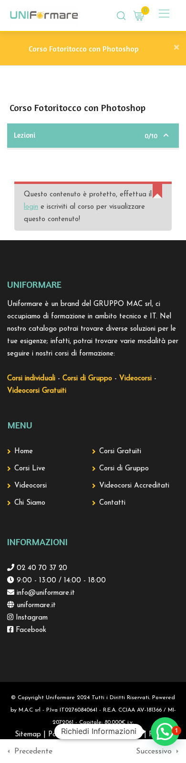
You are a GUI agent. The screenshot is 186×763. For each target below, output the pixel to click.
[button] (165, 731)
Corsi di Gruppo (124, 468)
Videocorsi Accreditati (134, 485)
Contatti (112, 503)
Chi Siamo (29, 503)
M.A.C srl (30, 710)
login (31, 207)
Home (23, 451)
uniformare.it (35, 605)
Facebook (29, 630)
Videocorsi (30, 485)
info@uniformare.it (44, 593)
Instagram (30, 617)
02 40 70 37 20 (40, 568)
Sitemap (28, 734)
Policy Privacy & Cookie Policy (95, 734)
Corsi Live (29, 468)
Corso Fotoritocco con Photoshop (84, 48)
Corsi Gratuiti (120, 451)
